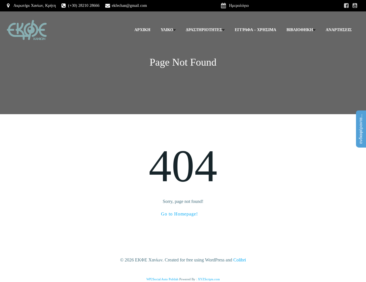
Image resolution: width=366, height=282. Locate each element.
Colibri (239, 259)
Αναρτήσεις (339, 30)
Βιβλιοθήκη (300, 30)
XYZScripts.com (209, 279)
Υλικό (167, 30)
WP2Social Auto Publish (162, 279)
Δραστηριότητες (204, 30)
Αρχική (142, 30)
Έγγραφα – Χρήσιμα (255, 30)
